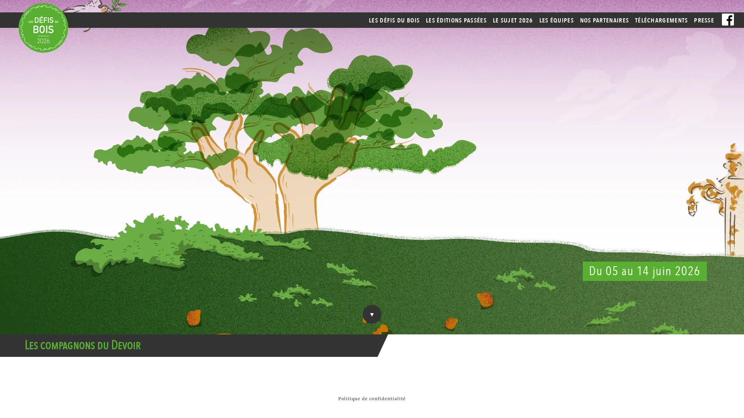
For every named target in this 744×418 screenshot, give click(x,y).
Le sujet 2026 (513, 20)
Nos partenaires (604, 20)
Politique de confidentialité (372, 398)
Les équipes (556, 20)
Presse (704, 20)
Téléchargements (661, 20)
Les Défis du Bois (394, 20)
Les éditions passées (456, 20)
